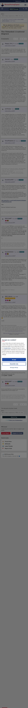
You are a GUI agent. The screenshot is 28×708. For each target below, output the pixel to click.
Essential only (14, 364)
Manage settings (14, 367)
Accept (14, 359)
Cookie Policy (7, 348)
